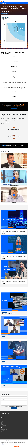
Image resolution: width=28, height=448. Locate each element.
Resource (2, 433)
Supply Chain (3, 432)
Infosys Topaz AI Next (4, 429)
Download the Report (4, 13)
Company (2, 417)
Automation (2, 430)
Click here (4, 145)
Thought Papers (3, 437)
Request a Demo (14, 408)
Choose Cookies (11, 446)
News (2, 422)
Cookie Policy (2, 444)
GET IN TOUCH (15, 1)
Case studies (3, 435)
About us (2, 419)
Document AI (3, 431)
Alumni (2, 426)
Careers (2, 424)
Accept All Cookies (16, 446)
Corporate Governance (4, 420)
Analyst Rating (3, 436)
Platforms (2, 427)
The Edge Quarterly (3, 425)
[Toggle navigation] (26, 3)
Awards (2, 423)
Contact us (2, 421)
